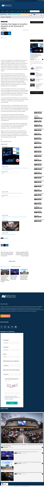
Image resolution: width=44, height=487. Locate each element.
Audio (2, 447)
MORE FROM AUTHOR (16, 266)
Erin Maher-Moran (38, 146)
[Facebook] (37, 1)
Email (4, 354)
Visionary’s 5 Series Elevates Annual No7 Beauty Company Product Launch (26, 451)
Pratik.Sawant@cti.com (39, 185)
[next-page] (3, 284)
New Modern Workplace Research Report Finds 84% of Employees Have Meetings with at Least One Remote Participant (22, 254)
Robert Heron (37, 189)
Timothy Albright (37, 211)
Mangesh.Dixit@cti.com (39, 167)
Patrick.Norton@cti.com (39, 180)
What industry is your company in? (11, 361)
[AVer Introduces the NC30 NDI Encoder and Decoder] (32, 68)
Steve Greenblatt (37, 202)
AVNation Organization (37, 116)
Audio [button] (9, 380)
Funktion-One (6, 238)
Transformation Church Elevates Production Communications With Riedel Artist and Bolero (28, 472)
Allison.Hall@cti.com (38, 111)
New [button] (6, 380)
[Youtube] (43, 1)
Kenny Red (36, 159)
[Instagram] (39, 1)
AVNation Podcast (38, 120)
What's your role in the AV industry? (11, 370)
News (6, 21)
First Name (5, 340)
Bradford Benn (37, 133)
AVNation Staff (4, 30)
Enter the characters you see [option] (11, 379)
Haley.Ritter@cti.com (38, 154)
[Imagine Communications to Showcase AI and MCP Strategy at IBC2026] (32, 73)
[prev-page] (1, 284)
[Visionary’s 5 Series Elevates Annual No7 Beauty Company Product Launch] (14, 272)
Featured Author (37, 150)
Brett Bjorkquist (37, 137)
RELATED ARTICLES (6, 266)
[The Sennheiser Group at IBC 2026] (32, 80)
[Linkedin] (40, 1)
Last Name (5, 347)
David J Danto (37, 141)
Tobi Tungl (36, 215)
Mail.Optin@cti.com (38, 163)
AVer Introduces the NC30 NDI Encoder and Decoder (39, 68)
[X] (41, 1)
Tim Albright (36, 206)
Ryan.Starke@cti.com (38, 198)
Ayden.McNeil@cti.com (39, 128)
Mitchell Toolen (37, 172)
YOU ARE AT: (3, 17)
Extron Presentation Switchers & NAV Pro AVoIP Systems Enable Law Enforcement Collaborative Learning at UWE (7, 254)
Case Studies (3, 21)
